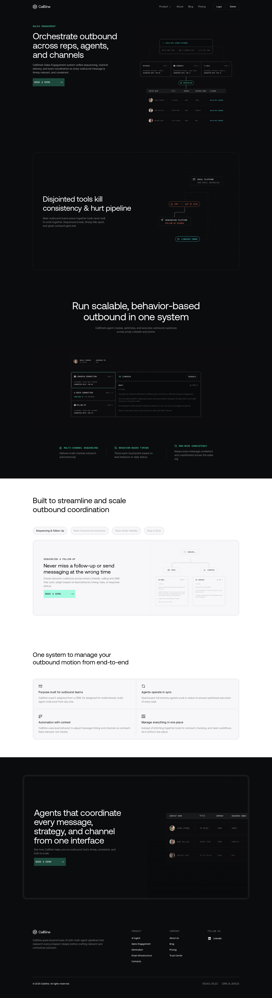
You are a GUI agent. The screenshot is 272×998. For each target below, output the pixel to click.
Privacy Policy (210, 983)
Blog (190, 6)
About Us (174, 938)
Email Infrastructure (142, 955)
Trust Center (176, 955)
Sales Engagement (141, 944)
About (180, 6)
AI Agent (136, 938)
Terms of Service (230, 983)
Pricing (202, 6)
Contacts (136, 961)
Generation (137, 950)
